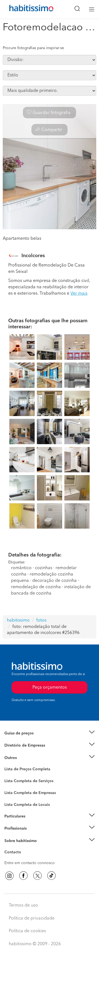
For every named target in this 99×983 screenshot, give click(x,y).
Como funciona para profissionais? (35, 835)
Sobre (9, 847)
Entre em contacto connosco (29, 863)
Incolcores (33, 255)
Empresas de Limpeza (23, 758)
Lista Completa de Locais (27, 805)
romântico (21, 568)
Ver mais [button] (78, 293)
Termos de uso (23, 905)
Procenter (12, 781)
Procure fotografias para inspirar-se (33, 48)
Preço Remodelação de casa (29, 745)
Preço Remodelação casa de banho (35, 740)
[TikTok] (51, 876)
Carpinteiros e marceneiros (28, 802)
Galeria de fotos (18, 775)
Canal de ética (16, 853)
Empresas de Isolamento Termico (33, 785)
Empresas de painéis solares (29, 752)
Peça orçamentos (49, 973)
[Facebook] (23, 876)
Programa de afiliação (23, 859)
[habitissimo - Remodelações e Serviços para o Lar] (25, 9)
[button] (49, 733)
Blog (8, 764)
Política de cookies (27, 931)
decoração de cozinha (54, 581)
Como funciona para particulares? (34, 823)
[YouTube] (37, 876)
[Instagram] (9, 876)
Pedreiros (12, 796)
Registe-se (13, 828)
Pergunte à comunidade (25, 770)
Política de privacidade (31, 918)
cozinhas (43, 568)
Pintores (11, 791)
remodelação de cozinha (36, 587)
